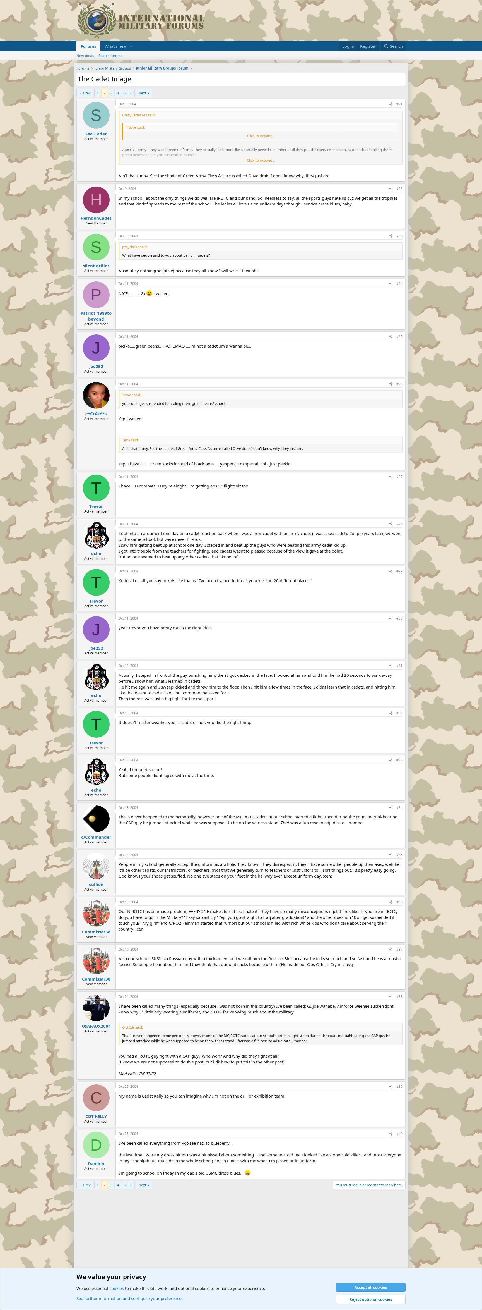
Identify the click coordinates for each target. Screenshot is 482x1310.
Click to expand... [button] (261, 135)
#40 (399, 1133)
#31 (399, 665)
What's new (116, 46)
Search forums (110, 55)
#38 (399, 996)
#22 (399, 188)
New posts (85, 55)
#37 (399, 949)
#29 (399, 571)
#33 (399, 760)
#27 (399, 476)
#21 (399, 104)
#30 (399, 618)
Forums (88, 46)
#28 (399, 524)
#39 (399, 1086)
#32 (399, 713)
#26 (399, 384)
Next (142, 92)
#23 (399, 235)
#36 (399, 902)
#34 (399, 807)
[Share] (390, 104)
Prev (87, 92)
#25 (399, 336)
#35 (399, 854)
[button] (131, 46)
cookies (116, 1288)
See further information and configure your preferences (129, 1298)
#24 (399, 283)
